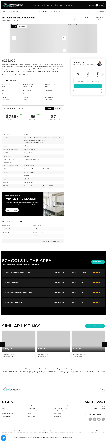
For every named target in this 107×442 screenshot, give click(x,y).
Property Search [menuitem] (39, 5)
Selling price (6, 225)
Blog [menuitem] (29, 413)
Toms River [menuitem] (57, 413)
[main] (53, 194)
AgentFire (70, 437)
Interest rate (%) (38, 232)
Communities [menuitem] (32, 408)
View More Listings (95, 326)
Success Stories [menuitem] (33, 411)
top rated (97, 262)
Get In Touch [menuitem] (32, 416)
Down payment (37, 225)
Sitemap (30, 437)
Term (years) (5, 232)
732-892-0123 (99, 408)
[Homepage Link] (13, 5)
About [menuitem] (30, 406)
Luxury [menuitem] (62, 5)
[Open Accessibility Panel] (4, 438)
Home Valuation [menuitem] (7, 413)
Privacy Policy (23, 437)
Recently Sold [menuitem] (6, 416)
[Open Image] (39, 38)
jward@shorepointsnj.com (95, 414)
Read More (54, 71)
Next (102, 74)
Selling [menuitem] (56, 5)
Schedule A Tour (87, 86)
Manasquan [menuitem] (57, 416)
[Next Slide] (64, 38)
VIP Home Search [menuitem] (8, 411)
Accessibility (36, 437)
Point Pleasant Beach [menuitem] (61, 406)
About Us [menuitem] (69, 5)
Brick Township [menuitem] (59, 411)
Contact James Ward (88, 91)
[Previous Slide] (14, 38)
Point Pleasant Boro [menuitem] (60, 408)
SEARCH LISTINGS (44, 11)
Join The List (12, 210)
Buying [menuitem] (49, 5)
